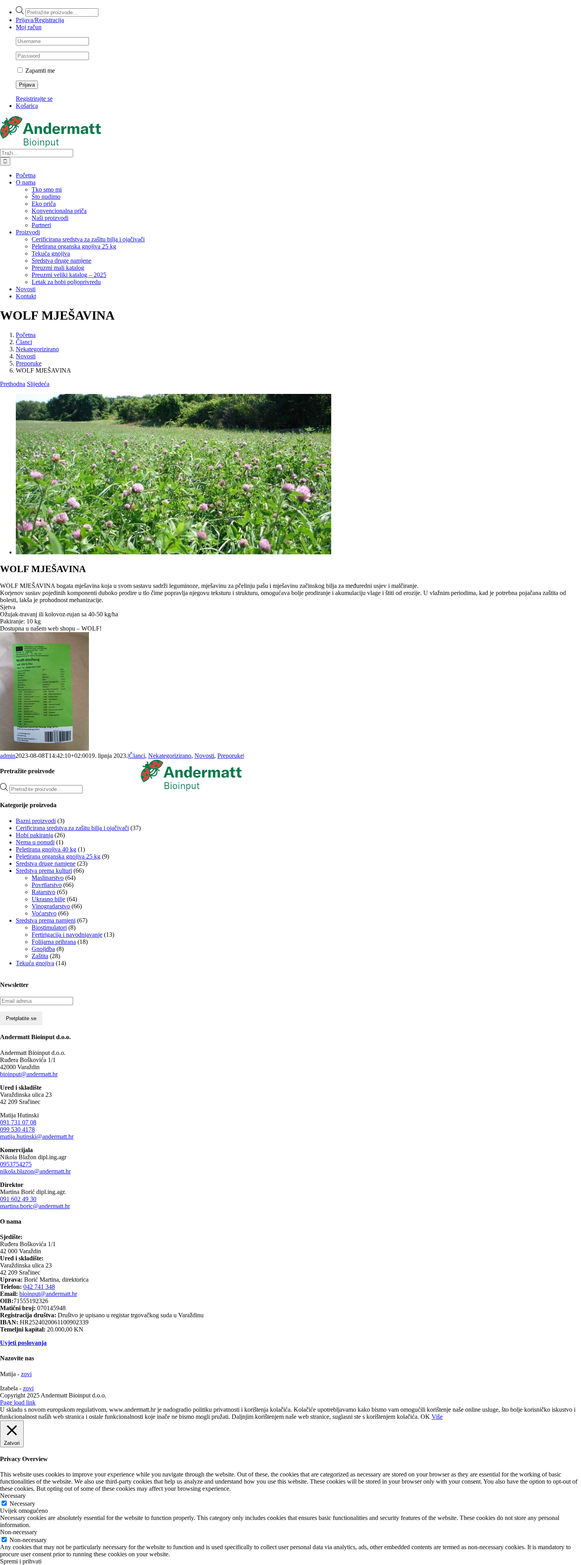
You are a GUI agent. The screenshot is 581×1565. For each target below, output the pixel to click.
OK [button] (425, 1416)
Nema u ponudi (35, 842)
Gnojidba (43, 948)
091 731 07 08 (18, 1122)
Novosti (204, 755)
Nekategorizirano (169, 755)
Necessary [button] (13, 1495)
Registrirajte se (34, 98)
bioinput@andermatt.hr (29, 1074)
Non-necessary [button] (18, 1532)
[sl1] (173, 552)
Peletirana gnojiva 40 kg (46, 849)
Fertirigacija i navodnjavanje (67, 934)
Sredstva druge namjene (45, 863)
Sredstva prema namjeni (45, 920)
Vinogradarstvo (51, 906)
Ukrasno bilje (48, 899)
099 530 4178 (17, 1129)
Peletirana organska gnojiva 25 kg (58, 856)
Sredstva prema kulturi (44, 870)
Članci (137, 755)
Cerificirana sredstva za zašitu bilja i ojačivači (72, 828)
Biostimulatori (49, 927)
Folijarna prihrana (54, 941)
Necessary (22, 1503)
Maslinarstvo (48, 877)
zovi (26, 1374)
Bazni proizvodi (36, 820)
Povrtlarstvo (47, 884)
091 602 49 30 (18, 1199)
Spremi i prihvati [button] (21, 1561)
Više (437, 1416)
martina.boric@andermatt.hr (35, 1206)
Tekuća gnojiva (35, 963)
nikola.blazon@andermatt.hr (35, 1171)
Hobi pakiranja (34, 835)
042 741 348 (39, 1286)
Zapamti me (39, 70)
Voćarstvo (44, 913)
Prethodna (12, 383)
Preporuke (230, 755)
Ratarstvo (43, 892)
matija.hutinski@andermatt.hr (37, 1136)
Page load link (18, 1402)
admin (7, 755)
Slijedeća (38, 383)
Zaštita (40, 956)
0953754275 (16, 1164)
